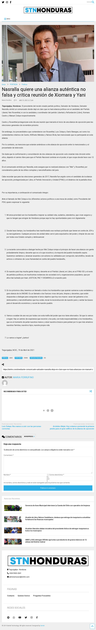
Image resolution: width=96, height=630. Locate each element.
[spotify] (8, 618)
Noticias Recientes (12, 499)
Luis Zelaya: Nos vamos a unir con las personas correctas (21, 427)
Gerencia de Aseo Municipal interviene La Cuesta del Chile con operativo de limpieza (57, 505)
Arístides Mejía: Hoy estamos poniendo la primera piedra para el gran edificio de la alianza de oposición (72, 427)
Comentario (9, 455)
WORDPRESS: (29, 436)
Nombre (7, 475)
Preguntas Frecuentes (42, 596)
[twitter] (3, 2)
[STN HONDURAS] (48, 12)
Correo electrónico (56, 475)
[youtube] (19, 618)
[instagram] (7, 2)
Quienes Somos (24, 596)
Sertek (42, 625)
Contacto (10, 596)
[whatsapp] (14, 618)
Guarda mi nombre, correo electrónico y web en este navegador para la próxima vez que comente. (37, 480)
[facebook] (10, 2)
